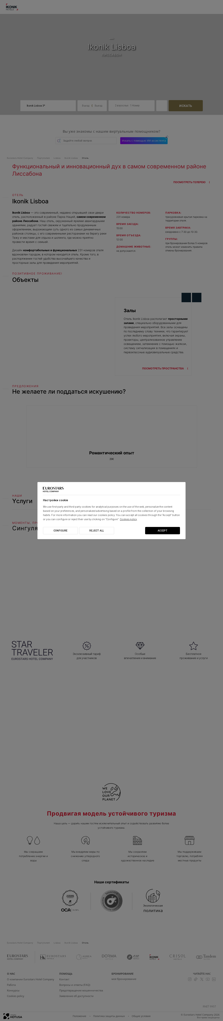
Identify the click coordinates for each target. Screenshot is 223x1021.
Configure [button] (60, 530)
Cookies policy (128, 519)
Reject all (96, 530)
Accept (163, 530)
